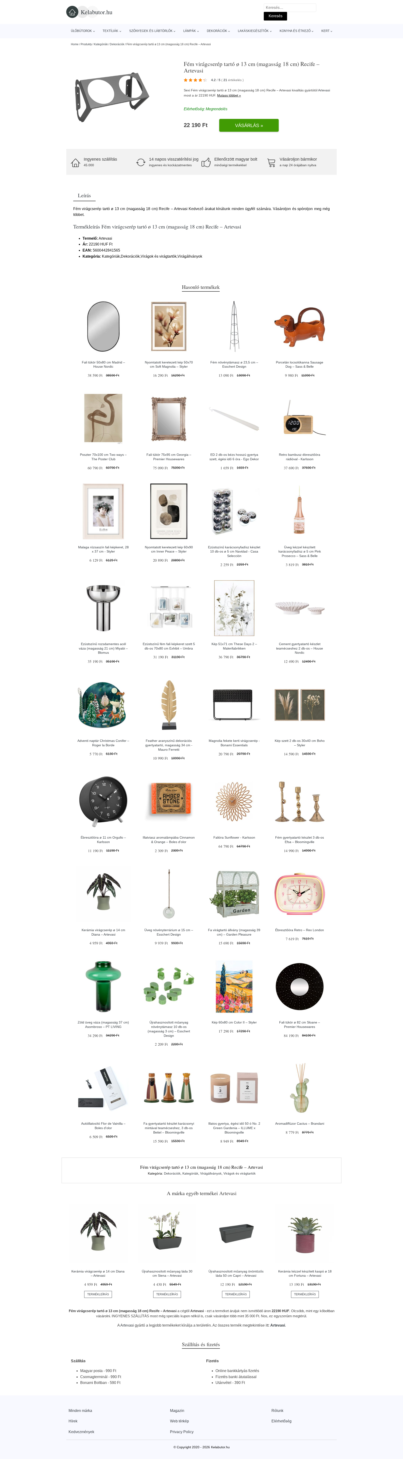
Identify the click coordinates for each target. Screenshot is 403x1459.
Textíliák (110, 31)
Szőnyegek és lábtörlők (151, 31)
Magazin (177, 1411)
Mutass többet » (229, 95)
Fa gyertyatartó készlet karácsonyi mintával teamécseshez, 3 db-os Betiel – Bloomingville (168, 1128)
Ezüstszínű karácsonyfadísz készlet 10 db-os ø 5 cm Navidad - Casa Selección (234, 551)
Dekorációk (217, 31)
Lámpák (189, 31)
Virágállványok (211, 1173)
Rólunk (277, 1411)
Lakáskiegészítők (253, 31)
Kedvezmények (81, 1432)
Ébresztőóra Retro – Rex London (299, 930)
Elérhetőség (281, 1421)
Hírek (73, 1421)
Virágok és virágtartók (239, 1173)
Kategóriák (101, 44)
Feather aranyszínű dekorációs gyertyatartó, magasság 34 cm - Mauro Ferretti (168, 745)
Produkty (86, 44)
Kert (325, 31)
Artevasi (324, 90)
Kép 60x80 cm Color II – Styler (234, 1022)
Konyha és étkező (295, 31)
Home (75, 44)
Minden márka (80, 1411)
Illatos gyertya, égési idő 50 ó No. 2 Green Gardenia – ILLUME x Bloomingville (234, 1128)
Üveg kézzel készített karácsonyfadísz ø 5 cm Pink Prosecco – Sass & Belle (299, 551)
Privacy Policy (182, 1432)
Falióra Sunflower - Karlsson (234, 837)
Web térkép (179, 1421)
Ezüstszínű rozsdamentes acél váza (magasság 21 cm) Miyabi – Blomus (103, 648)
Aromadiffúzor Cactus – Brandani (299, 1123)
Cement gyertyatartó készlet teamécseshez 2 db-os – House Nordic (299, 648)
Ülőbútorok (81, 31)
